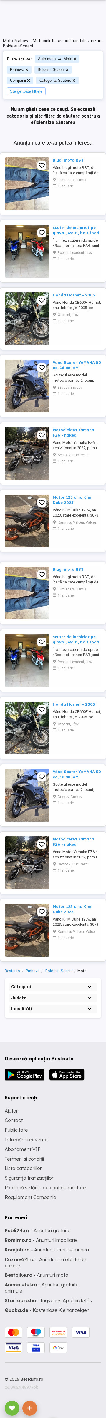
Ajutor (11, 1111)
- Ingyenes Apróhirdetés (48, 1300)
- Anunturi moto (36, 1275)
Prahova (17, 69)
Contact (14, 1120)
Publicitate (16, 1130)
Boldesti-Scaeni (51, 69)
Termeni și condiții (24, 1159)
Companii (18, 80)
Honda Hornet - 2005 (74, 295)
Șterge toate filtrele (26, 91)
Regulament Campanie (30, 1197)
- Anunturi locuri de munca (47, 1250)
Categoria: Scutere (55, 80)
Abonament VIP (23, 1149)
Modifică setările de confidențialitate (45, 1188)
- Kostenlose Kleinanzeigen (47, 1310)
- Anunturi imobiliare (41, 1240)
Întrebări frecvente (26, 1139)
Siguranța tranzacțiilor (29, 1178)
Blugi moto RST (68, 160)
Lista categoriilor (23, 1168)
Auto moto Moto (55, 59)
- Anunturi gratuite (38, 1230)
